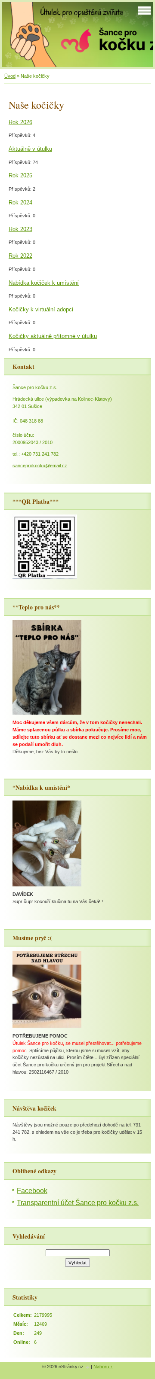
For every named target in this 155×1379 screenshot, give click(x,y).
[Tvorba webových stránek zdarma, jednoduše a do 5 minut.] (88, 1367)
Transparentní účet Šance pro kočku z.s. (78, 1202)
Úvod (10, 76)
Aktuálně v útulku (30, 149)
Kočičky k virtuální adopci (41, 309)
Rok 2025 (20, 175)
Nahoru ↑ (103, 1366)
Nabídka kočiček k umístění (44, 283)
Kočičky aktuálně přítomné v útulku (53, 336)
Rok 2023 (20, 229)
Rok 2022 (20, 256)
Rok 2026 (20, 122)
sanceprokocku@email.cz (39, 465)
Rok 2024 (20, 202)
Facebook (32, 1190)
